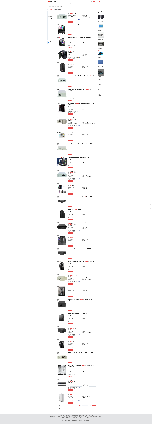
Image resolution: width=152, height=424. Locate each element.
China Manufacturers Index (74, 417)
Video (57, 24)
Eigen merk (50, 30)
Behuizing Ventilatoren (100, 96)
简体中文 (57, 416)
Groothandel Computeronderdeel (102, 88)
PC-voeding (63, 3)
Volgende (93, 405)
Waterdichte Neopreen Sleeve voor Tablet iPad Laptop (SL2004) (100, 66)
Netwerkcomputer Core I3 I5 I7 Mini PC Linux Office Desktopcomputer (101, 21)
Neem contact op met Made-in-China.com (79, 415)
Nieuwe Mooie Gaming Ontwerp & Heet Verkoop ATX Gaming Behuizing (81, 261)
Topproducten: (59, 3)
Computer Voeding (67, 3)
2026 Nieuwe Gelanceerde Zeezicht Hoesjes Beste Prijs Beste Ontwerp (79, 24)
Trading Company (51, 23)
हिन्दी (88, 416)
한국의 (81, 416)
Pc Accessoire (75, 3)
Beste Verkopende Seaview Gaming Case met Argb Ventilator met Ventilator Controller (82, 286)
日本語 (62, 416)
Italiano (75, 416)
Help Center (60, 415)
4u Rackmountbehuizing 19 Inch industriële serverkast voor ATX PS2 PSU (79, 248)
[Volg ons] (92, 415)
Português (72, 416)
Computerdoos (99, 90)
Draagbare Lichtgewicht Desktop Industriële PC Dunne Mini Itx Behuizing (81, 196)
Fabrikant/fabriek (51, 24)
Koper (90, 4)
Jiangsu (49, 38)
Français (64, 416)
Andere (49, 25)
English (54, 416)
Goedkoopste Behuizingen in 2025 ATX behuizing (77, 313)
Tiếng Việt (96, 416)
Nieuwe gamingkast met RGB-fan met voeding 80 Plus (76, 50)
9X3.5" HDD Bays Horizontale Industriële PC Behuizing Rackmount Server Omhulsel (81, 352)
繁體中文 (59, 416)
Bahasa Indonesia (100, 416)
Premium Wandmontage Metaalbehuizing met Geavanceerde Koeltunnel (79, 274)
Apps (98, 4)
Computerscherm (100, 89)
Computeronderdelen (100, 91)
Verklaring (64, 415)
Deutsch (69, 416)
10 (59, 405)
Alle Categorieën (51, 4)
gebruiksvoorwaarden (82, 421)
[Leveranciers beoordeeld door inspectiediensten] (51, 18)
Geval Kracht (79, 3)
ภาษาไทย (91, 416)
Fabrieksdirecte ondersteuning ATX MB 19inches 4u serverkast (100, 77)
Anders (49, 31)
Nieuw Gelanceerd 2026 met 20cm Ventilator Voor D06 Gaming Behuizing (79, 37)
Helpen (95, 4)
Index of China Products (80, 417)
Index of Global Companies (87, 417)
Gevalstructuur (99, 95)
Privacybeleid (73, 415)
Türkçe (93, 416)
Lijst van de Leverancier (58, 9)
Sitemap (86, 415)
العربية (83, 416)
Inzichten (89, 415)
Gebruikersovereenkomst (68, 415)
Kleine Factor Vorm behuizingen (74, 209)
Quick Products (69, 417)
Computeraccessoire (83, 3)
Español (67, 416)
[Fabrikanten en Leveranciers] (52, 1)
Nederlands (86, 416)
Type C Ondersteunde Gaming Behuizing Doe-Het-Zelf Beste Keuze (78, 157)
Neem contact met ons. (52, 42)
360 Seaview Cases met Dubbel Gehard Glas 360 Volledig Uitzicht (78, 130)
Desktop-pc (99, 94)
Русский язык (78, 416)
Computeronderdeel (71, 3)
